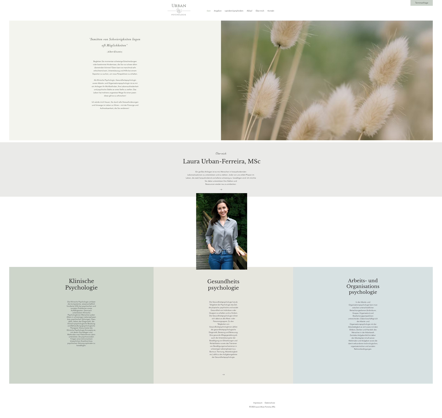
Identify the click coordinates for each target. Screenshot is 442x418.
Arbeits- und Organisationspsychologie (362, 286)
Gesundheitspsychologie (223, 284)
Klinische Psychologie (81, 284)
